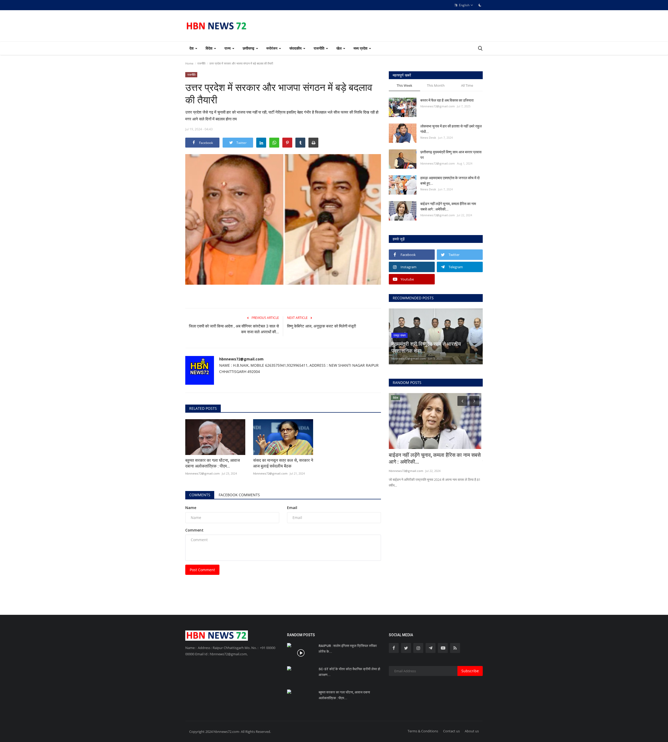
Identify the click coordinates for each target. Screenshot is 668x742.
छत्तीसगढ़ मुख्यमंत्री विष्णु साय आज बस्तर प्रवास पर (450, 155)
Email (292, 507)
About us (472, 731)
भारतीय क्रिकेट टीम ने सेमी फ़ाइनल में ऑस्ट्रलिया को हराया (435, 458)
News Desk (428, 137)
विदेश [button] (209, 48)
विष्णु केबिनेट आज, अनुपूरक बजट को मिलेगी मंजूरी (321, 326)
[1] (480, 5)
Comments (199, 494)
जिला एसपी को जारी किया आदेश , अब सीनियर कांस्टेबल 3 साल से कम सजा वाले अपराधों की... (234, 329)
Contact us (451, 731)
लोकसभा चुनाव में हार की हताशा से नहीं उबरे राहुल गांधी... (451, 129)
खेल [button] (339, 48)
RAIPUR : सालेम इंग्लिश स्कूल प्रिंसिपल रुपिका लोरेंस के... (348, 648)
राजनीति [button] (319, 48)
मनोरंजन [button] (272, 48)
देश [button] (192, 48)
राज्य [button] (228, 48)
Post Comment (202, 569)
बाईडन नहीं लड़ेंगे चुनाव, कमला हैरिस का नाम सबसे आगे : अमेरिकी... (448, 206)
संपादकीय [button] (296, 48)
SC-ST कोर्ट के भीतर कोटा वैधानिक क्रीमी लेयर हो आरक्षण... (349, 672)
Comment (194, 530)
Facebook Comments (239, 494)
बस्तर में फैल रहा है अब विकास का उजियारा (447, 100)
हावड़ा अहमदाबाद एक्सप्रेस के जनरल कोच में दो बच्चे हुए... (450, 180)
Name (190, 507)
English (463, 5)
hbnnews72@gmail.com (241, 359)
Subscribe (470, 670)
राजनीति (201, 63)
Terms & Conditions (423, 731)
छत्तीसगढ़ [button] (249, 48)
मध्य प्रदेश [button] (361, 48)
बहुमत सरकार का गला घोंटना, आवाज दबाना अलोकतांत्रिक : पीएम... (212, 463)
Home (189, 63)
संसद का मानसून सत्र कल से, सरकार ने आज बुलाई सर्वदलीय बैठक (283, 463)
